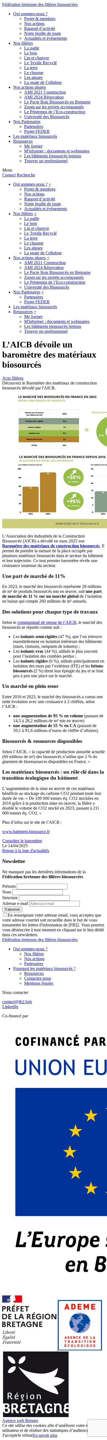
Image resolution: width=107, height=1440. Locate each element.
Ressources (23, 141)
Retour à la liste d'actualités (25, 850)
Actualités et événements (45, 38)
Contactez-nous (37, 978)
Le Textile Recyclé (40, 62)
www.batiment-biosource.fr (26, 831)
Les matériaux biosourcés (35, 136)
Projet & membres (39, 18)
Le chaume (33, 72)
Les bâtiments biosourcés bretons (52, 156)
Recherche (26, 175)
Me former (33, 146)
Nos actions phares (29, 87)
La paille (31, 48)
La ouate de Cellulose (43, 82)
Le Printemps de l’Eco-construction (54, 111)
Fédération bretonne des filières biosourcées (40, 4)
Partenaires (33, 126)
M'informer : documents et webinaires (56, 151)
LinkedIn (10, 1006)
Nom (6, 892)
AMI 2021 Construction (45, 92)
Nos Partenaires (26, 121)
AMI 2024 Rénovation (44, 97)
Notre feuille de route (42, 33)
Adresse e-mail (15, 903)
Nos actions (34, 23)
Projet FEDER (37, 131)
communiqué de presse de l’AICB (46, 622)
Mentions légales (38, 983)
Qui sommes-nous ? (30, 13)
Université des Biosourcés (46, 116)
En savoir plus (45, 1435)
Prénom (9, 886)
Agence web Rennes (20, 1420)
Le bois (30, 53)
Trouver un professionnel (45, 160)
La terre (31, 67)
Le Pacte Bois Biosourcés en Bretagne (57, 102)
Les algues (33, 77)
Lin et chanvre (36, 58)
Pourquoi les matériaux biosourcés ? (44, 968)
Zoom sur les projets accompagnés (54, 107)
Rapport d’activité (39, 28)
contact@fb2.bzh (17, 1001)
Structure (10, 897)
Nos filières (23, 43)
